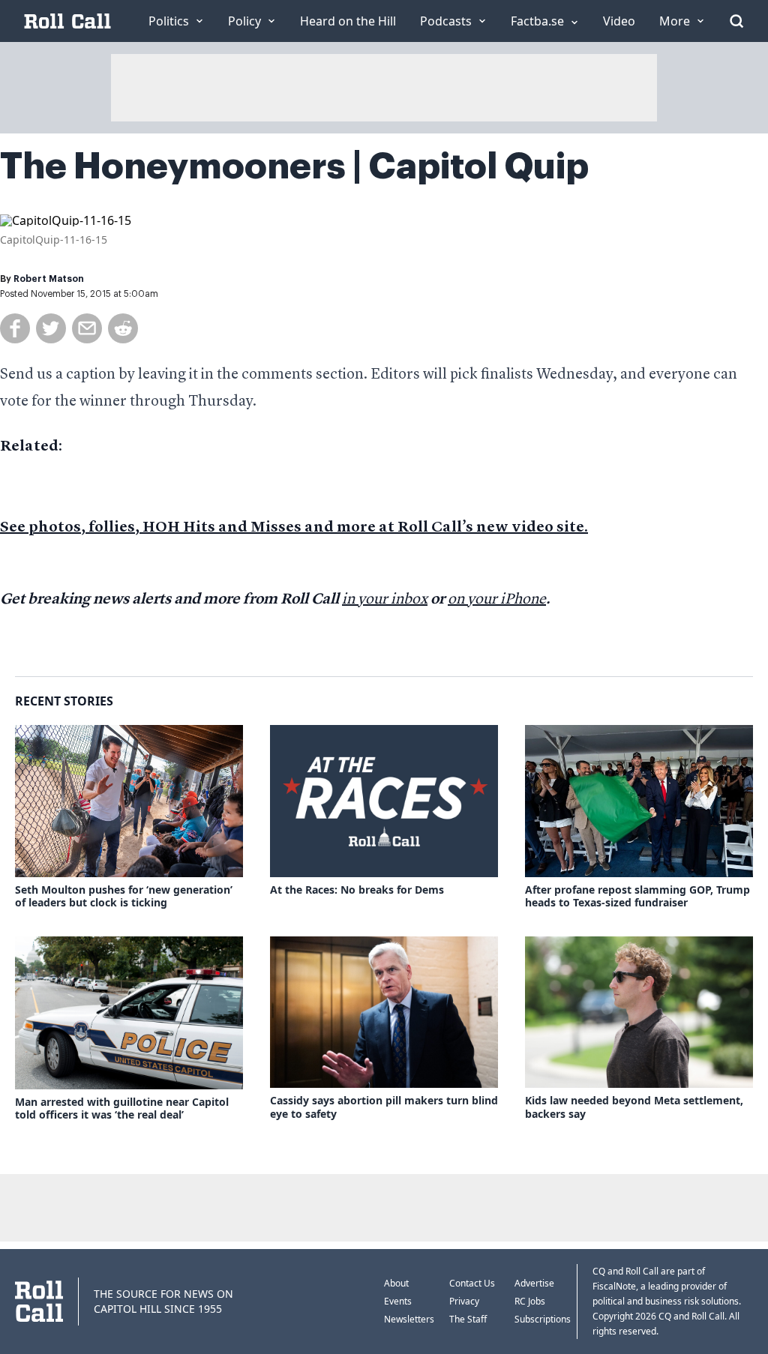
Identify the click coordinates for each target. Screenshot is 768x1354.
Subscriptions (542, 1319)
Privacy (464, 1301)
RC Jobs (529, 1301)
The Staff (468, 1319)
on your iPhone (497, 599)
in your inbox (385, 599)
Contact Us (472, 1283)
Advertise (534, 1283)
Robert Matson (49, 278)
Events (398, 1301)
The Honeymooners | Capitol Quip (294, 166)
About (396, 1283)
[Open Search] (736, 20)
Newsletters (409, 1319)
